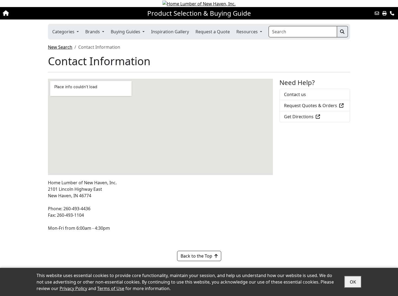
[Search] (342, 31)
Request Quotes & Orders (310, 105)
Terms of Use (110, 288)
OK (353, 282)
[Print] (384, 13)
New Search (60, 47)
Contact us (295, 94)
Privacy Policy (73, 288)
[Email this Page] (377, 13)
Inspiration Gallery (170, 32)
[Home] (41, 13)
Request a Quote (212, 32)
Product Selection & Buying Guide (199, 13)
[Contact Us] (392, 13)
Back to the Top (196, 256)
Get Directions (299, 117)
